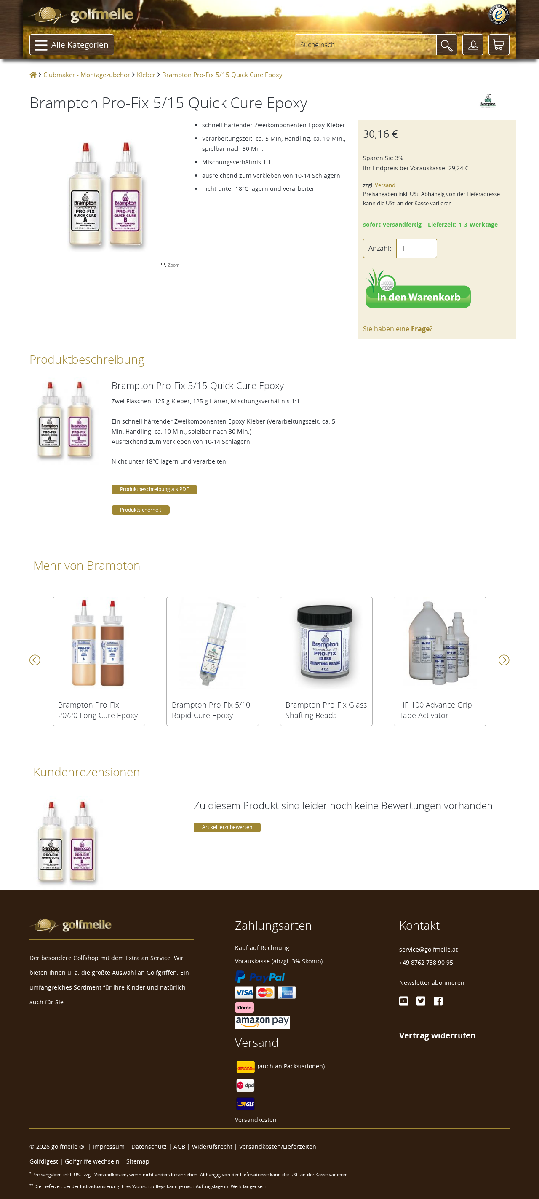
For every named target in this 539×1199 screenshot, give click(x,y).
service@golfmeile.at (428, 949)
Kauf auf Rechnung (262, 948)
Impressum (109, 1147)
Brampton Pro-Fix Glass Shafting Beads (326, 710)
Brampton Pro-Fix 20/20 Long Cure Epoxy (98, 710)
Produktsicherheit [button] (140, 509)
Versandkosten (256, 1120)
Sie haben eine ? (397, 328)
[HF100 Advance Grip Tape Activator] (440, 643)
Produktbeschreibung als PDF (154, 489)
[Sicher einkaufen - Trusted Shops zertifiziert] (499, 14)
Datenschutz (149, 1147)
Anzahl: (379, 248)
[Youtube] (403, 1001)
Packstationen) (304, 1066)
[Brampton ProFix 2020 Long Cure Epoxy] (99, 643)
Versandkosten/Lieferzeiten (277, 1147)
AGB (179, 1147)
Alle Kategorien (80, 44)
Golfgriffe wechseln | (95, 1161)
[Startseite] (33, 74)
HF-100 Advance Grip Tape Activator (435, 710)
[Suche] (446, 44)
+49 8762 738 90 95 (426, 962)
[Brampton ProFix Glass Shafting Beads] (326, 643)
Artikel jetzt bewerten (227, 827)
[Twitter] (420, 1001)
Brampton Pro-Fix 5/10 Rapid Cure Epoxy (211, 710)
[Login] (472, 44)
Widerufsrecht (212, 1147)
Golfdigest (43, 1161)
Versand (385, 185)
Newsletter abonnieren (431, 983)
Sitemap (137, 1161)
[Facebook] (438, 1001)
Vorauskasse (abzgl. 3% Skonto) (279, 961)
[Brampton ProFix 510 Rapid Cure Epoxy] (213, 643)
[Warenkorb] (499, 44)
